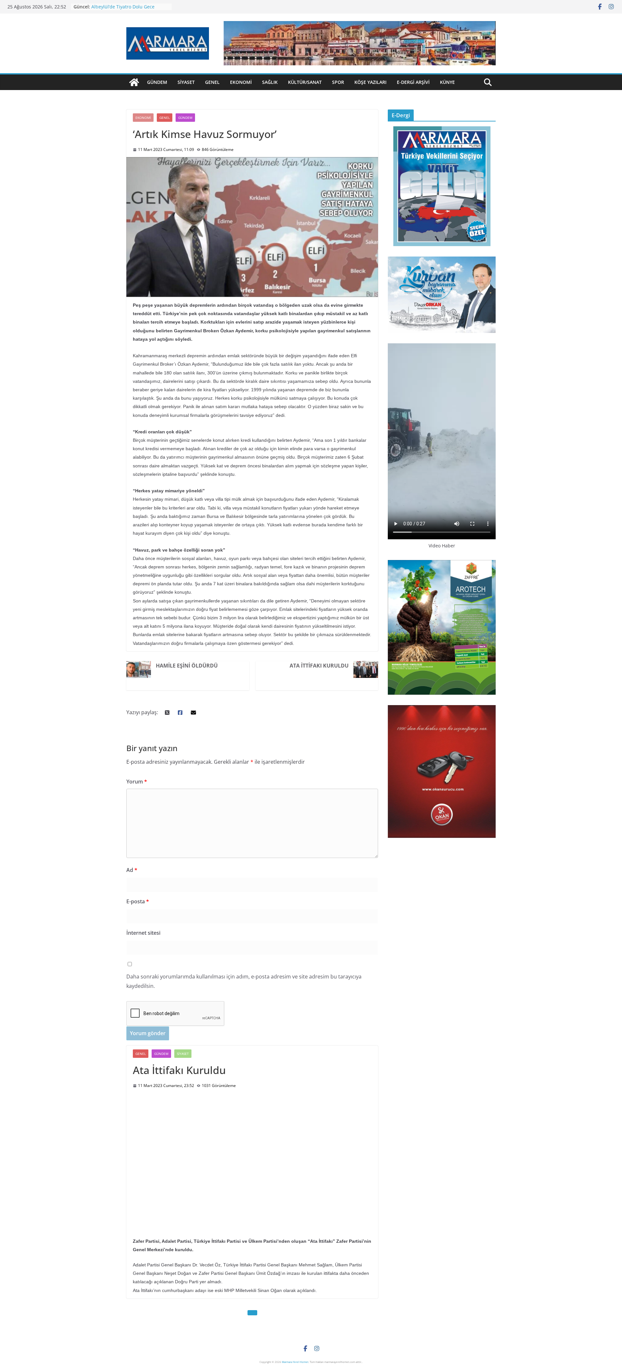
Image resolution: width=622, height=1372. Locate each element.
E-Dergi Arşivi (413, 82)
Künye (447, 82)
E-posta (137, 901)
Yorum (136, 781)
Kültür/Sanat (305, 82)
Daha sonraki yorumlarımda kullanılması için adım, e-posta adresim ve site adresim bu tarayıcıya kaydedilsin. (244, 981)
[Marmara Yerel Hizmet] (134, 82)
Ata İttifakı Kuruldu (319, 665)
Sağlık (270, 82)
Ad (131, 870)
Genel (212, 82)
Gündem (157, 82)
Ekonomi (241, 82)
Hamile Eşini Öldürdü (187, 665)
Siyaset (186, 82)
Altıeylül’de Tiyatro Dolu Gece (123, 7)
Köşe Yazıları (370, 82)
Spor (338, 82)
